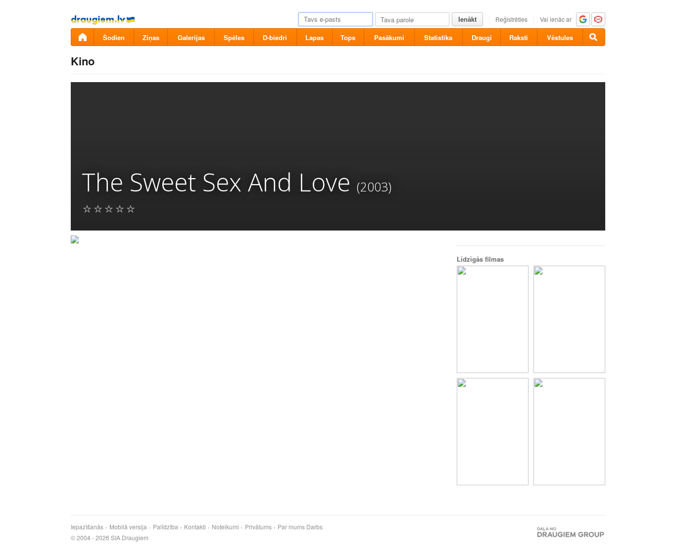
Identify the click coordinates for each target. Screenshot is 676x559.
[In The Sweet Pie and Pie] (493, 431)
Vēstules (560, 37)
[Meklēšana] (593, 37)
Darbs (314, 527)
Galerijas (191, 37)
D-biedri (275, 37)
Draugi (482, 37)
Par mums (291, 527)
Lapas (314, 37)
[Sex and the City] (569, 431)
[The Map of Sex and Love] (493, 319)
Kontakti (195, 527)
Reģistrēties (511, 19)
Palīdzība (165, 527)
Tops (347, 37)
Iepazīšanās (87, 527)
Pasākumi (389, 37)
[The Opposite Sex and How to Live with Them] (569, 319)
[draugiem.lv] (82, 37)
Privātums (258, 527)
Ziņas (151, 37)
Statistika (438, 37)
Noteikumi (225, 527)
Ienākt (467, 19)
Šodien (114, 37)
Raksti (518, 37)
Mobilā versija (128, 527)
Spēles (234, 37)
